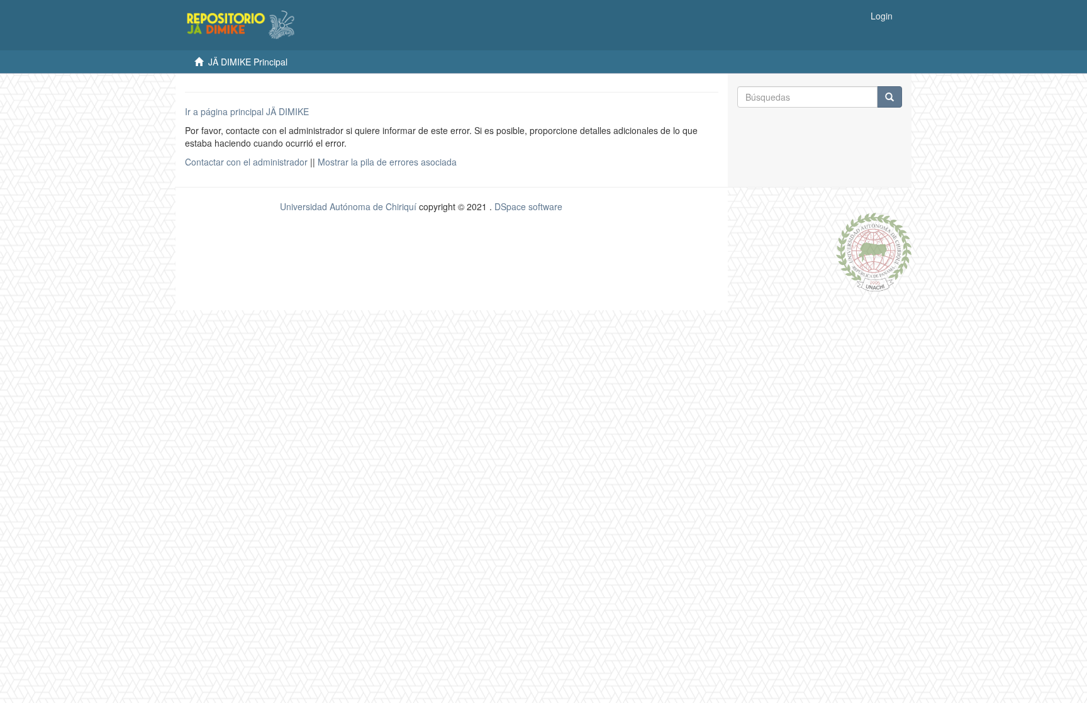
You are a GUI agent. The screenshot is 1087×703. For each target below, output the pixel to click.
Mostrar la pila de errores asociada (387, 161)
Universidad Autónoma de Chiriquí (348, 206)
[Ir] (889, 97)
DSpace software (528, 206)
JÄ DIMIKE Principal (247, 61)
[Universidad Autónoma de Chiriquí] (873, 250)
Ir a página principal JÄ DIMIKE (247, 111)
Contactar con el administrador (246, 161)
